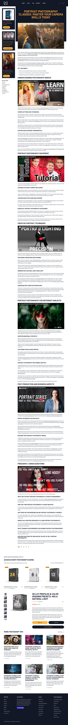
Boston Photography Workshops (51, 499)
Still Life (40, 715)
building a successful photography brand (54, 415)
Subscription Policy (57, 711)
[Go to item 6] (5, 612)
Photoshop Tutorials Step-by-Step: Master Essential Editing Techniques (55, 677)
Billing (5, 707)
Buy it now (56, 622)
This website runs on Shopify (15, 721)
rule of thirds (36, 260)
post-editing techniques (28, 415)
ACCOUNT (38, 3)
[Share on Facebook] (21, 547)
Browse (5, 705)
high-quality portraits (38, 460)
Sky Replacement (5, 91)
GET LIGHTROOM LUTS (8, 48)
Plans (5, 709)
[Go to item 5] (5, 609)
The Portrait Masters (32, 63)
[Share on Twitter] (24, 547)
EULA (55, 705)
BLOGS (44, 3)
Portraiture (41, 701)
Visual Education (54, 448)
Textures (3, 93)
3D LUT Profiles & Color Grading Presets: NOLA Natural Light (45, 596)
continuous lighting (40, 278)
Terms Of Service (57, 713)
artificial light (24, 138)
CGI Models (4, 86)
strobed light (47, 200)
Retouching (41, 711)
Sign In (5, 699)
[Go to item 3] (5, 601)
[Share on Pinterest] (26, 547)
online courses (54, 531)
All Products (41, 699)
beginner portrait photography (49, 149)
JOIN (33, 3)
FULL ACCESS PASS (48, 626)
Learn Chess (6, 713)
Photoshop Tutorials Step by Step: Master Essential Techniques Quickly (12, 677)
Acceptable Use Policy (58, 699)
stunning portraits (21, 60)
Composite (41, 709)
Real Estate (41, 713)
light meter (48, 145)
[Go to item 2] (5, 598)
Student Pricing (7, 711)
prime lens (32, 194)
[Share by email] (29, 547)
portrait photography (45, 107)
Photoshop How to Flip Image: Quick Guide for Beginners (11, 648)
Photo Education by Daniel (23, 59)
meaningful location (26, 358)
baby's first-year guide (31, 378)
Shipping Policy (57, 709)
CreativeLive (48, 57)
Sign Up (5, 701)
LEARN (23, 3)
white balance (37, 121)
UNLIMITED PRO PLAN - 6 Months (30, 586)
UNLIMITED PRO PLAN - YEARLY (51, 586)
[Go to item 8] (5, 620)
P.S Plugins (4, 89)
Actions (3, 83)
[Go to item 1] (5, 594)
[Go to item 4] (5, 605)
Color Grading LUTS (6, 84)
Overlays (3, 87)
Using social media (34, 443)
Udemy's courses (41, 63)
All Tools (3, 81)
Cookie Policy (56, 701)
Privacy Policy (56, 717)
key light (57, 138)
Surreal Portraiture (25, 433)
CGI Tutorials (41, 705)
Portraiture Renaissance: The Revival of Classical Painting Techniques (55, 648)
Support (5, 703)
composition (28, 255)
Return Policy (56, 707)
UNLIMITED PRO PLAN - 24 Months (10, 586)
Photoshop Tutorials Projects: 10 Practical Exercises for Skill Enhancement (32, 678)
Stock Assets (4, 90)
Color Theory (41, 707)
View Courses (6, 75)
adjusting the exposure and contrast (51, 421)
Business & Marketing (43, 703)
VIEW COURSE (6, 27)
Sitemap (55, 715)
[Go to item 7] (5, 616)
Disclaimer (56, 703)
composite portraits (39, 290)
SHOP (28, 3)
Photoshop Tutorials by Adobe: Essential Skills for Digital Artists (33, 648)
